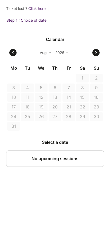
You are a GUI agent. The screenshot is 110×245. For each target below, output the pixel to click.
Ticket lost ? (26, 8)
